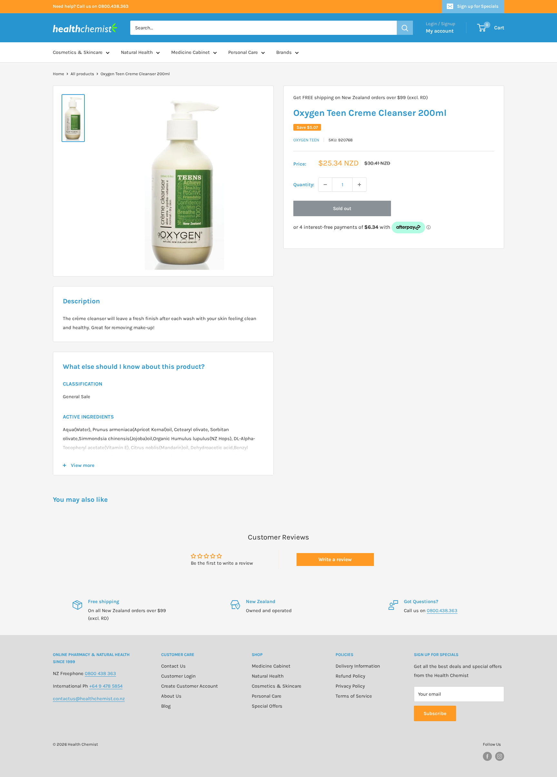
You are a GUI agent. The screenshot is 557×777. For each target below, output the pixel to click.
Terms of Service (354, 696)
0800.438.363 (442, 610)
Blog (166, 706)
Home (58, 73)
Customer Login (178, 676)
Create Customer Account (189, 686)
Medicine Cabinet (190, 52)
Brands (284, 52)
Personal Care (243, 52)
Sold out (342, 208)
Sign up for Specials (477, 6)
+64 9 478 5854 (105, 686)
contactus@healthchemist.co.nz (89, 698)
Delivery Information (358, 666)
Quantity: (303, 184)
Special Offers (267, 706)
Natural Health (137, 52)
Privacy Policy (350, 686)
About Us (171, 696)
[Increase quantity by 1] (359, 184)
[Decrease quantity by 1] (325, 184)
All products (82, 73)
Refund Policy (350, 676)
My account (440, 31)
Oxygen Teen (306, 139)
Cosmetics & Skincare (78, 52)
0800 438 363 (100, 673)
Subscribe (435, 713)
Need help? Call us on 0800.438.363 (91, 6)
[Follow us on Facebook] (487, 756)
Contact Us (173, 666)
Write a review (335, 559)
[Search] (405, 28)
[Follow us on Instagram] (499, 756)
